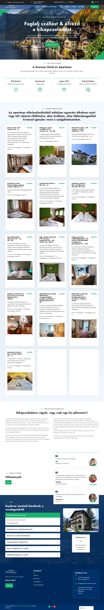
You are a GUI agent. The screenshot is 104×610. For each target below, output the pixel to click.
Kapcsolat (81, 7)
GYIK (61, 7)
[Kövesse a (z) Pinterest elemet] (98, 2)
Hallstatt (35, 575)
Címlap (37, 7)
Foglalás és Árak (52, 45)
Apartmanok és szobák (49, 7)
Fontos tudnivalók (38, 585)
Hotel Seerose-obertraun (23, 606)
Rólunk (73, 7)
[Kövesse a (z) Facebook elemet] (92, 2)
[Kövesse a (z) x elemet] (95, 2)
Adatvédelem (37, 582)
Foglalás (94, 7)
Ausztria (65, 2)
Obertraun (36, 578)
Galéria (67, 7)
